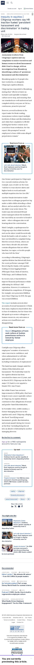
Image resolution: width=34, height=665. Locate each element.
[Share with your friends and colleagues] (19, 506)
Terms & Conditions (9, 620)
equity (13, 491)
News (3, 14)
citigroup (21, 491)
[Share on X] (16, 506)
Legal (13, 622)
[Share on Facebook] (22, 506)
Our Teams (28, 617)
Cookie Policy (21, 620)
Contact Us (20, 622)
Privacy (29, 620)
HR (28, 499)
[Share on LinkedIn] (12, 506)
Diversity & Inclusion (17, 495)
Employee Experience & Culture (18, 14)
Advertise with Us (18, 617)
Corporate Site (6, 617)
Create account (12, 8)
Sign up (4, 442)
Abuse (23, 499)
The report (6, 303)
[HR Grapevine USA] (3, 3)
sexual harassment (12, 499)
